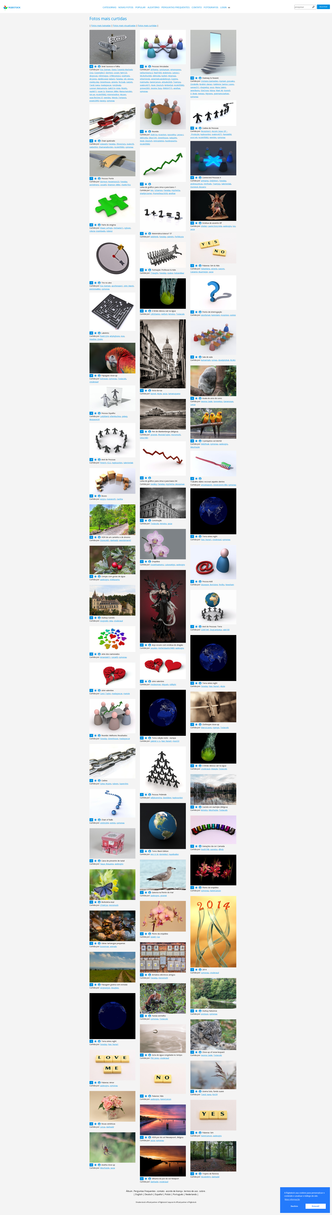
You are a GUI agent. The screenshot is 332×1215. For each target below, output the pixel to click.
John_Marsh (129, 286)
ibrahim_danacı (205, 84)
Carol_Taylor (105, 693)
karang (103, 100)
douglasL (115, 987)
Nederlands (191, 1194)
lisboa (212, 90)
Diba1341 (153, 137)
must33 (176, 741)
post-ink (193, 137)
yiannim (170, 236)
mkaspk (214, 769)
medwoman (156, 684)
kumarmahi (205, 360)
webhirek (154, 236)
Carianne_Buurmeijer (199, 272)
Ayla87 (153, 937)
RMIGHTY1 (167, 88)
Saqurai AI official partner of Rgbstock (181, 1202)
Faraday (119, 79)
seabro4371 (145, 85)
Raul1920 (158, 72)
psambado (100, 231)
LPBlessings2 (115, 76)
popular (140, 7)
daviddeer (167, 797)
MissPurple (195, 447)
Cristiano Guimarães (209, 81)
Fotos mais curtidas (147, 25)
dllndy (221, 849)
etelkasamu (115, 579)
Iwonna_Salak (206, 401)
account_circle (99, 66)
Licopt (116, 72)
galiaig (124, 416)
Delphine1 (214, 180)
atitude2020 (167, 82)
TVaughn (154, 273)
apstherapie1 (117, 286)
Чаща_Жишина (107, 864)
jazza (192, 229)
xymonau (111, 100)
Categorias (109, 7)
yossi (212, 87)
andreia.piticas (196, 184)
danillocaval (103, 79)
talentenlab (226, 184)
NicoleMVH (206, 1177)
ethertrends (145, 79)
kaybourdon (205, 134)
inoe (123, 336)
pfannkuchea (115, 416)
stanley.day (94, 82)
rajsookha (171, 134)
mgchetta (176, 190)
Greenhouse (105, 82)
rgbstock (14, 7)
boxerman (104, 946)
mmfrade (208, 184)
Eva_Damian (105, 69)
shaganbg (204, 87)
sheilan (204, 226)
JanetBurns (195, 90)
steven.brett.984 (220, 485)
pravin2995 (94, 100)
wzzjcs (103, 499)
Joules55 (130, 144)
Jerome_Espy (156, 88)
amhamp (154, 69)
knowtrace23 (113, 181)
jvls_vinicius (128, 79)
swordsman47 (125, 540)
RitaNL (124, 88)
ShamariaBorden (106, 147)
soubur (170, 273)
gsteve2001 (145, 88)
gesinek (154, 434)
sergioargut (105, 987)
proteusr (204, 1014)
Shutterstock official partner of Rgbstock (151, 1202)
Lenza (192, 404)
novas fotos (125, 7)
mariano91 (111, 499)
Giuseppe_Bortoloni (209, 584)
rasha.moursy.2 (146, 72)
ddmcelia (156, 76)
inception (162, 134)
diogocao (93, 76)
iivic (152, 190)
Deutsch (149, 1194)
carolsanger (164, 69)
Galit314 (111, 88)
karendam (215, 315)
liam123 (123, 72)
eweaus (201, 93)
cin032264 (104, 823)
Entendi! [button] (315, 1206)
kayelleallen (174, 854)
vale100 (226, 629)
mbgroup (172, 76)
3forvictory (121, 144)
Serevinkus (217, 401)
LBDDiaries (155, 314)
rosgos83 (104, 621)
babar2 (112, 79)
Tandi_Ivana (94, 85)
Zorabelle (194, 84)
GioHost (109, 72)
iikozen (123, 94)
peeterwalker (95, 289)
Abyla (159, 393)
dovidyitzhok (223, 360)
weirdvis (107, 97)
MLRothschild (146, 76)
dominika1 (163, 854)
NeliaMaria (205, 268)
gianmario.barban (221, 93)
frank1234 (104, 336)
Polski (168, 1194)
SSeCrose (205, 90)
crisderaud (93, 382)
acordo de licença (174, 1191)
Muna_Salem (220, 87)
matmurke (144, 82)
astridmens (94, 184)
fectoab (122, 82)
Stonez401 (104, 540)
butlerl (164, 76)
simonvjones (175, 69)
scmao (214, 360)
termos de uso (191, 1191)
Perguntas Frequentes (175, 7)
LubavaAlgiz (170, 564)
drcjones (93, 79)
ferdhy (221, 584)
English (138, 1194)
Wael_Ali (219, 90)
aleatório (153, 7)
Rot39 (214, 1094)
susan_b (101, 91)
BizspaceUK (94, 419)
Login (223, 7)
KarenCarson (155, 82)
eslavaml (104, 144)
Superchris (123, 783)
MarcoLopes (206, 727)
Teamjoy (177, 82)
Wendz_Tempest (119, 97)
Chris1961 (144, 438)
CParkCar (104, 905)
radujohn (173, 137)
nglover (127, 228)
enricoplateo (158, 141)
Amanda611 (105, 657)
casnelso (213, 849)
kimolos (171, 314)
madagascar (106, 85)
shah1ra (154, 134)
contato (197, 7)
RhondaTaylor (164, 434)
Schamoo (159, 190)
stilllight (173, 684)
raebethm (93, 147)
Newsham (229, 584)
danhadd (114, 540)
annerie (114, 82)
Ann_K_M (154, 854)
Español (159, 1194)
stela (118, 88)
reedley (154, 484)
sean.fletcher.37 (96, 97)
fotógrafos (211, 7)
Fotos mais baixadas (101, 25)
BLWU (233, 360)
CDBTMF (205, 629)
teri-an (92, 94)
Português (178, 1194)
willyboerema (156, 797)
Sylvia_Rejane (105, 783)
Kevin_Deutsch (157, 85)
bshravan (104, 378)
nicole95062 (101, 94)
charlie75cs (126, 184)
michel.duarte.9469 (166, 648)
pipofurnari (205, 315)
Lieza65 (103, 184)
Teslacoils (180, 314)
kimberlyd (169, 85)
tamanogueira (174, 393)
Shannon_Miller (112, 91)
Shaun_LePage (106, 228)
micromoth (176, 434)
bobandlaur (179, 273)
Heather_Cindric (96, 339)
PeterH (103, 462)
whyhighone (115, 336)
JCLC (109, 462)
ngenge (216, 727)
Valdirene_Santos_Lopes (223, 84)
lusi (234, 226)
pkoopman (180, 484)
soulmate (126, 76)
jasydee (154, 648)
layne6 (153, 393)
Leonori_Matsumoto (98, 88)
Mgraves (209, 93)
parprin (129, 82)
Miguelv (165, 684)
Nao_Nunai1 (206, 539)
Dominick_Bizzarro (198, 187)
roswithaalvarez (157, 564)
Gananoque (228, 401)
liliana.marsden (125, 91)
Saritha (120, 499)
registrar (323, 7)
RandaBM (227, 134)
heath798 (205, 849)
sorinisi (233, 315)
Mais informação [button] (292, 1199)
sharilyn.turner (146, 193)
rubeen (115, 783)
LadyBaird (104, 416)
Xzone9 (227, 90)
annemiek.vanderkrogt (160, 79)
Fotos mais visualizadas (124, 25)
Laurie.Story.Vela (215, 226)
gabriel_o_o (155, 741)
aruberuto (167, 72)
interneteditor (113, 94)
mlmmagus (103, 76)
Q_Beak (193, 93)
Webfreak (205, 444)
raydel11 (93, 91)
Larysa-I (175, 72)
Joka (111, 621)
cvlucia (92, 231)
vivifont (164, 314)
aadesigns (227, 226)
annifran (176, 88)
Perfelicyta (179, 236)
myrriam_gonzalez (227, 81)
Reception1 (206, 131)
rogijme (174, 79)
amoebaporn (206, 485)
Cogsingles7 (99, 72)
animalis (113, 946)
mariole (126, 693)
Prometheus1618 (160, 193)
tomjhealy (116, 85)
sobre (202, 1191)
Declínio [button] (294, 1206)
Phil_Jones (155, 1058)
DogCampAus (216, 629)
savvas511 (194, 87)
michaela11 (118, 228)
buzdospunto (171, 141)
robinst (109, 231)
